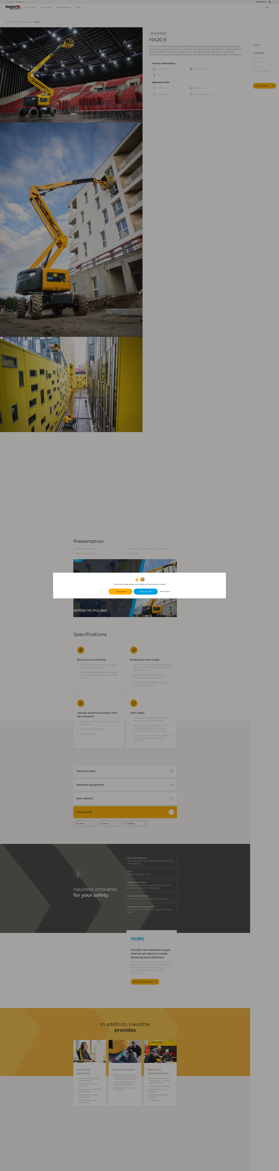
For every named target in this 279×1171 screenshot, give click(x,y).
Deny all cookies (146, 591)
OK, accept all (121, 591)
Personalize (165, 591)
